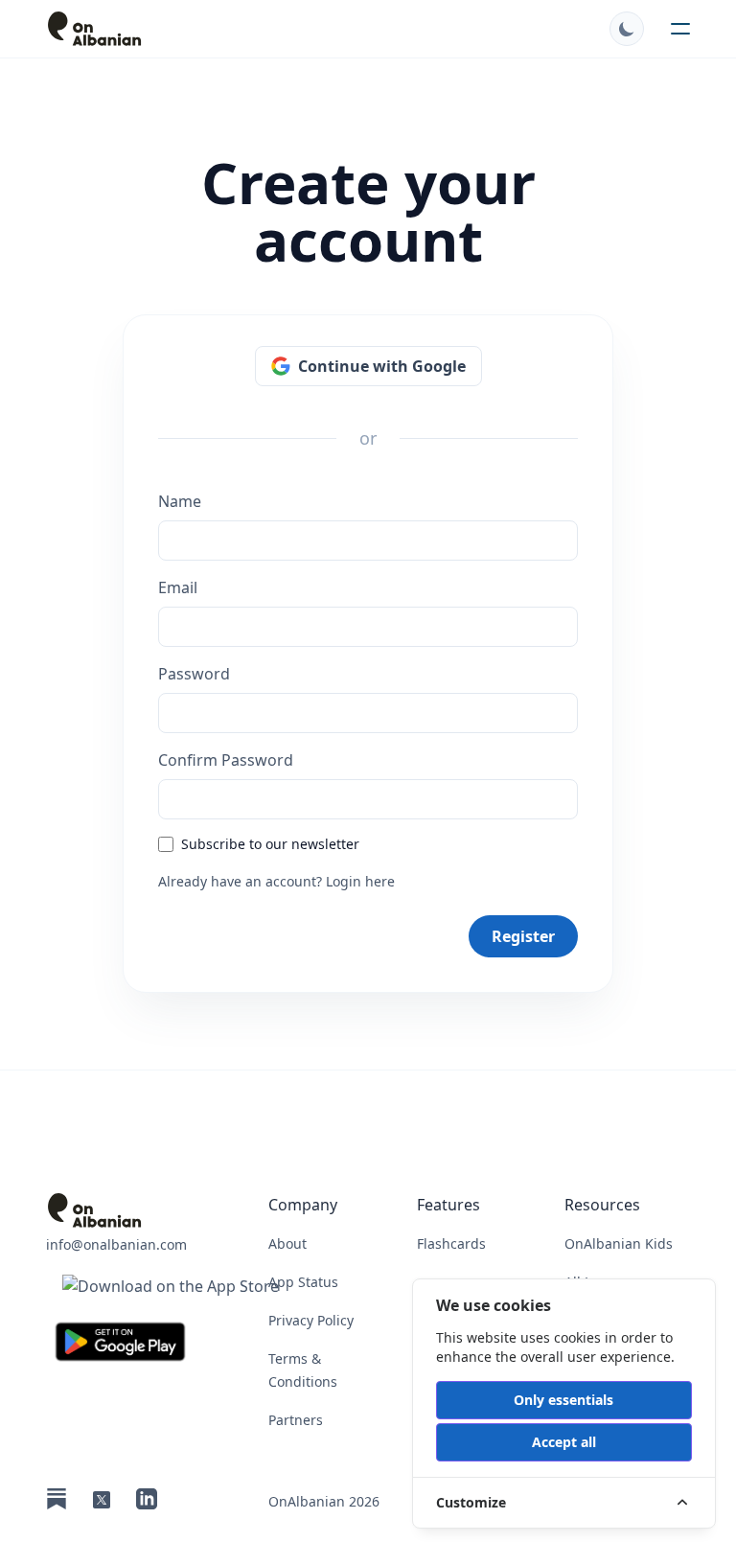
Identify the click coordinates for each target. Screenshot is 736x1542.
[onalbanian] (170, 1210)
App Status (303, 1282)
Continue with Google (382, 366)
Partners (295, 1420)
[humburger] (680, 29)
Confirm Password (225, 760)
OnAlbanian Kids (618, 1243)
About (287, 1243)
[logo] (170, 29)
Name (179, 501)
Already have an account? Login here (276, 881)
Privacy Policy (311, 1320)
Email (177, 587)
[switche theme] (627, 29)
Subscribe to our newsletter (270, 844)
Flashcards (451, 1243)
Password (194, 673)
